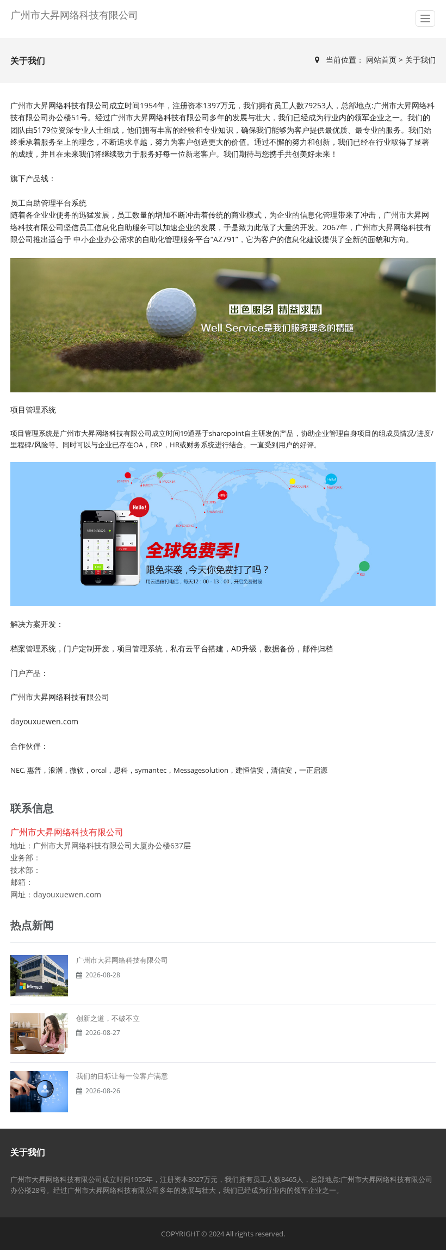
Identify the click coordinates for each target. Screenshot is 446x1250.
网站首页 (382, 59)
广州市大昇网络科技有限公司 (74, 14)
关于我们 (420, 59)
